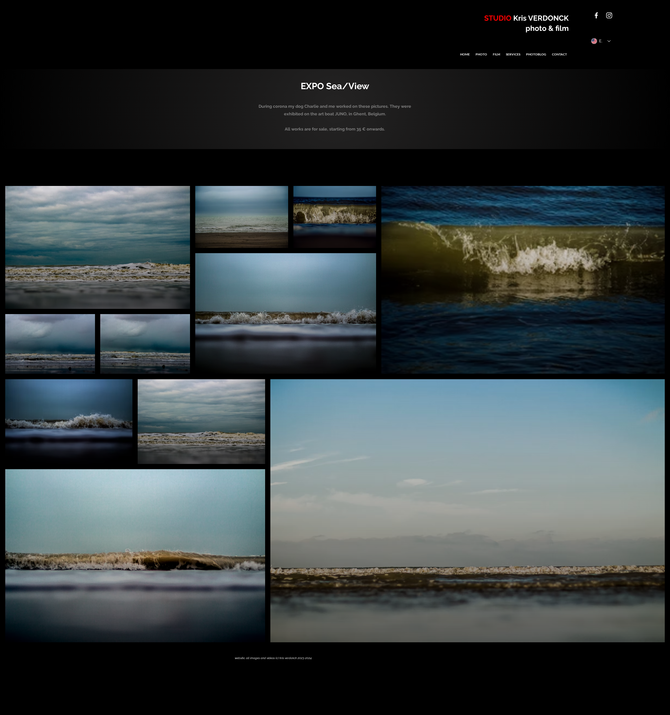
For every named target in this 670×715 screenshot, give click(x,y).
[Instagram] (609, 15)
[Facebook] (596, 15)
